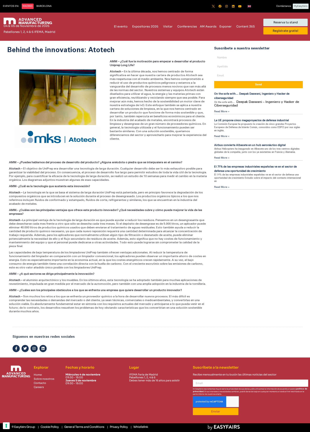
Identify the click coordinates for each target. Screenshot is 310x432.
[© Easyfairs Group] (23, 427)
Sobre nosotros (44, 378)
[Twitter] (25, 348)
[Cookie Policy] (48, 427)
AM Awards (208, 26)
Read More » (221, 111)
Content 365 (245, 26)
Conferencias (187, 26)
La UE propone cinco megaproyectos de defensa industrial (251, 120)
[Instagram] (226, 6)
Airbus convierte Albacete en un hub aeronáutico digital (250, 145)
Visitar (168, 26)
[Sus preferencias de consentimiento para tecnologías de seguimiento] (6, 425)
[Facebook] (220, 6)
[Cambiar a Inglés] (249, 6)
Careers (39, 387)
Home (38, 374)
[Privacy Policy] (117, 427)
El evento (121, 26)
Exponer (225, 26)
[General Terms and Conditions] (83, 427)
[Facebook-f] (16, 348)
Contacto (40, 383)
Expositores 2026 (145, 26)
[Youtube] (240, 6)
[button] (11, 6)
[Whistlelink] (139, 427)
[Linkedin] (233, 6)
